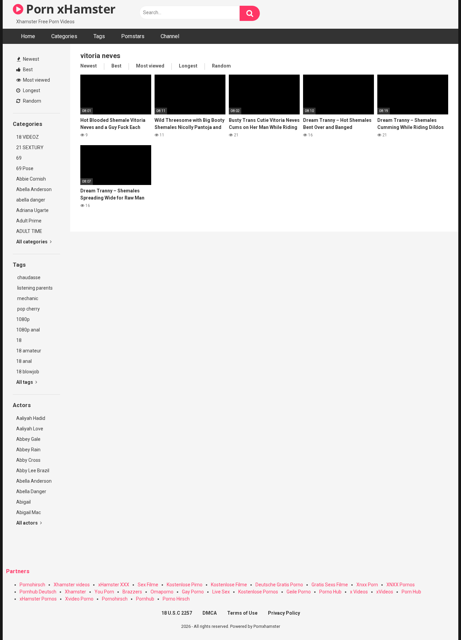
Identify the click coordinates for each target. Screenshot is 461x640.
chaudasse (28, 277)
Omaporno (162, 591)
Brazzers (132, 591)
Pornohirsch (32, 584)
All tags (25, 382)
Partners (17, 571)
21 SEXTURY (30, 147)
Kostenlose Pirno (184, 584)
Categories (64, 36)
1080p (23, 319)
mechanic (27, 298)
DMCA (209, 613)
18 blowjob (27, 371)
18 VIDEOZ (27, 137)
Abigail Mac (28, 512)
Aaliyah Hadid (30, 418)
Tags (99, 36)
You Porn (104, 591)
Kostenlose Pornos (258, 591)
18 (19, 340)
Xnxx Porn (367, 584)
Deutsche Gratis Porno (279, 584)
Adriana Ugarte (32, 210)
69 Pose (24, 168)
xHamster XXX (113, 584)
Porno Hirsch (176, 599)
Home (28, 36)
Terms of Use (242, 613)
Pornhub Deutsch (38, 591)
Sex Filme (148, 584)
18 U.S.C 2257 (176, 613)
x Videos (359, 591)
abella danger (30, 200)
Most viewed (36, 80)
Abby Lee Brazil (32, 470)
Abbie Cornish (31, 179)
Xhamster (75, 591)
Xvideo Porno (79, 599)
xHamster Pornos (38, 599)
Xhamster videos (72, 584)
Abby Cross (28, 460)
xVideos (384, 591)
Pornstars (132, 36)
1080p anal (28, 329)
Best (27, 69)
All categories (32, 241)
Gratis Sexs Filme (329, 584)
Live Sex (221, 591)
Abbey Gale (28, 439)
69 (19, 158)
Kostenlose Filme (229, 584)
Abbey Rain (28, 449)
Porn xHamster (69, 9)
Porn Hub (411, 591)
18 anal (24, 361)
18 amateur (28, 350)
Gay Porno (193, 591)
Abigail (23, 502)
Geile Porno (299, 591)
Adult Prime (29, 220)
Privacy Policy (284, 613)
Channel (170, 36)
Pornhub (145, 599)
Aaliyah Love (29, 428)
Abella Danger (31, 491)
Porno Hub (330, 591)
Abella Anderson (34, 189)
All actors (27, 523)
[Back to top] (438, 619)
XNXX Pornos (400, 584)
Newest (30, 59)
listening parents (34, 288)
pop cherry (28, 309)
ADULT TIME (29, 231)
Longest (31, 90)
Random (31, 101)
